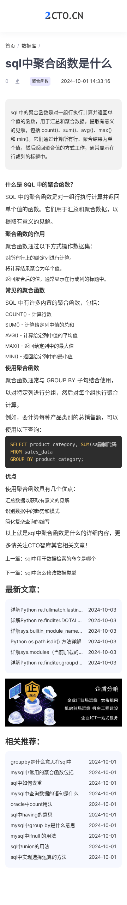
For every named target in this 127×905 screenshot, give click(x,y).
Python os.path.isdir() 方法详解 (46, 641)
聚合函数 (40, 81)
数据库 (29, 46)
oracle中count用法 (32, 804)
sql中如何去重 (26, 783)
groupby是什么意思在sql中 (41, 762)
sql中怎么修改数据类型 (50, 573)
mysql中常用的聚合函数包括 (42, 772)
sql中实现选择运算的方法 (39, 857)
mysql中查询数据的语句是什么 (45, 793)
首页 (10, 46)
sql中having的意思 (32, 815)
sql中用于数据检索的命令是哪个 (60, 558)
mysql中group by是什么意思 (43, 825)
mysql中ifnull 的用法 (33, 836)
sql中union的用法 (30, 846)
